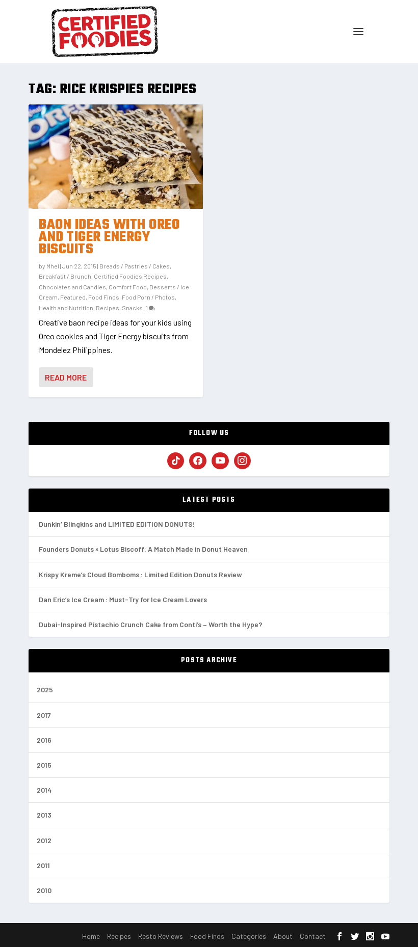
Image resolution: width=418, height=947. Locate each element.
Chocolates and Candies (72, 286)
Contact (313, 936)
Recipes (107, 307)
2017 (44, 715)
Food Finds (103, 297)
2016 (44, 740)
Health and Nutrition (66, 307)
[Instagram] (242, 461)
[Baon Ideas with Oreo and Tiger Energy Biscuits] (116, 156)
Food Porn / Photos (148, 297)
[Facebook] (198, 461)
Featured (73, 297)
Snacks (132, 307)
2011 (43, 865)
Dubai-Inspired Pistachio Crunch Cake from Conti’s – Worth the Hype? (151, 624)
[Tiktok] (176, 461)
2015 (44, 765)
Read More (66, 377)
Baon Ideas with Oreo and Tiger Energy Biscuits (109, 237)
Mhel (52, 265)
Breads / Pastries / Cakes (134, 265)
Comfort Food (128, 286)
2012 (44, 840)
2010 (44, 890)
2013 (44, 814)
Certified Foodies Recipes (130, 276)
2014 (44, 790)
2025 (45, 689)
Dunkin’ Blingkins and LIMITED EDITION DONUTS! (117, 524)
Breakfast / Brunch (65, 276)
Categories (248, 936)
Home (91, 936)
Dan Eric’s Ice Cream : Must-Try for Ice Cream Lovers (123, 599)
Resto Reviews (160, 936)
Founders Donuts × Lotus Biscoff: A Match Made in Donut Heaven (143, 549)
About (283, 936)
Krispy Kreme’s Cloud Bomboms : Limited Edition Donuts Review (140, 574)
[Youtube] (220, 461)
